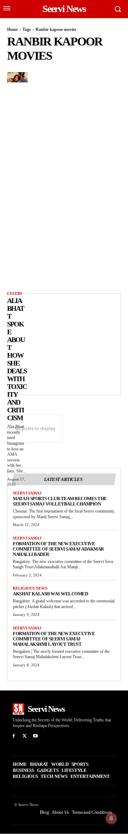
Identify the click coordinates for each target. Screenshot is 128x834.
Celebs (14, 293)
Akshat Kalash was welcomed (50, 593)
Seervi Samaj (27, 493)
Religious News (30, 588)
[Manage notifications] (111, 818)
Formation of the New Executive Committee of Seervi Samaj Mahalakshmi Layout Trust (54, 639)
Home (12, 29)
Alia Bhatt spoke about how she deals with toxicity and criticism (17, 359)
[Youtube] (35, 736)
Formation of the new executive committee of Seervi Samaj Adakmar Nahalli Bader (58, 549)
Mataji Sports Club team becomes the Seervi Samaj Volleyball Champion (60, 501)
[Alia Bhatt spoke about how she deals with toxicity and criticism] (17, 77)
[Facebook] (13, 736)
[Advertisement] (66, 343)
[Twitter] (24, 736)
